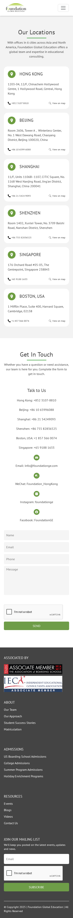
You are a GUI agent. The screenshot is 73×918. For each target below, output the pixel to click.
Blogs (7, 810)
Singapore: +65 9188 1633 (37, 447)
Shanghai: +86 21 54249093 (36, 419)
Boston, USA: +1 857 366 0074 (36, 438)
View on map (58, 103)
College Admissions (17, 763)
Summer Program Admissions (23, 770)
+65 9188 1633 (19, 279)
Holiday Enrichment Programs (23, 776)
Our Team (10, 710)
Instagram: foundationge (36, 502)
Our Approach (13, 716)
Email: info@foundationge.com (37, 466)
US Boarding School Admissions (25, 756)
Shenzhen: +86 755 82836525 (36, 429)
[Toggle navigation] (63, 8)
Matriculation (13, 729)
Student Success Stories (20, 723)
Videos (8, 816)
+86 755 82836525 (21, 237)
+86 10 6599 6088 (21, 149)
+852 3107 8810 (20, 103)
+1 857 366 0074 (20, 320)
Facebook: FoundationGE (36, 520)
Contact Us (11, 823)
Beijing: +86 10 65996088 (36, 410)
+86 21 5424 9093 (21, 195)
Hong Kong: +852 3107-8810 (36, 400)
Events (8, 803)
